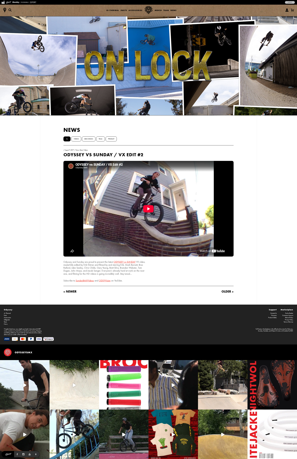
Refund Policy (289, 318)
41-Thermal (112, 10)
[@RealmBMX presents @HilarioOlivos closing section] (74, 434)
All (67, 139)
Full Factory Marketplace (263, 329)
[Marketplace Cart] (292, 10)
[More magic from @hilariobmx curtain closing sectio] (25, 434)
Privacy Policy (289, 320)
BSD (291, 331)
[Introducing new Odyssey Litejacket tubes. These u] (272, 434)
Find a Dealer (289, 313)
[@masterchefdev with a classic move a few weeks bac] (223, 385)
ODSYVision (105, 280)
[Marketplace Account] (287, 10)
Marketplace (287, 309)
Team (166, 10)
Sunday (260, 331)
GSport (273, 331)
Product (111, 139)
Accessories (135, 10)
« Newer (70, 291)
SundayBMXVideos (85, 280)
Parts (124, 10)
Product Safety (272, 318)
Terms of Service (288, 322)
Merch (158, 10)
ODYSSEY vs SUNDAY (125, 261)
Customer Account (287, 315)
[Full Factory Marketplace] (3, 2)
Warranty (274, 315)
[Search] (10, 10)
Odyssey (8, 309)
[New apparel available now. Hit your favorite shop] (173, 434)
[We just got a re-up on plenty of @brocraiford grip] (123, 385)
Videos (76, 139)
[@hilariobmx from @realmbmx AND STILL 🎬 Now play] (173, 385)
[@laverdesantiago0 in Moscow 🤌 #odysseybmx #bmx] (223, 434)
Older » (228, 291)
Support (290, 2)
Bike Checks (88, 139)
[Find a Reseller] (5, 10)
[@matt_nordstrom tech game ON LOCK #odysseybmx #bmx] (25, 385)
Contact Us (273, 313)
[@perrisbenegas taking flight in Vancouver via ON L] (123, 434)
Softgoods (7, 320)
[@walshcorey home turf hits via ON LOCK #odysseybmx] (74, 385)
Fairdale (265, 331)
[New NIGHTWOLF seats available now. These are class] (272, 385)
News (173, 10)
